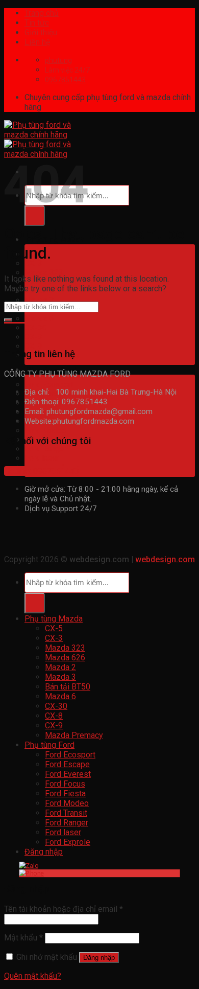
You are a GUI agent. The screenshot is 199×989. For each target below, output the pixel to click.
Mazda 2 (60, 667)
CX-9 (33, 346)
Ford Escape (67, 764)
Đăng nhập (99, 957)
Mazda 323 (43, 272)
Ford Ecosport (48, 384)
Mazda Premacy (74, 735)
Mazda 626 (65, 657)
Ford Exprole (67, 842)
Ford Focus (65, 784)
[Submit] (34, 215)
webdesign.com (165, 559)
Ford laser (41, 458)
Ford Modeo (45, 430)
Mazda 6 (39, 318)
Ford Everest (68, 774)
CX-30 (35, 327)
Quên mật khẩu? (32, 976)
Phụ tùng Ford (49, 745)
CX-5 (54, 628)
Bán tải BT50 (67, 687)
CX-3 (33, 263)
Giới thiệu (40, 32)
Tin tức (36, 23)
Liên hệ (37, 42)
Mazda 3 (39, 300)
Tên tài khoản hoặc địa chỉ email (63, 909)
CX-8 (33, 336)
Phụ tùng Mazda (53, 619)
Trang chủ (41, 13)
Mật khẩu (23, 937)
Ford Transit (66, 813)
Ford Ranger (45, 448)
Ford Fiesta (65, 793)
